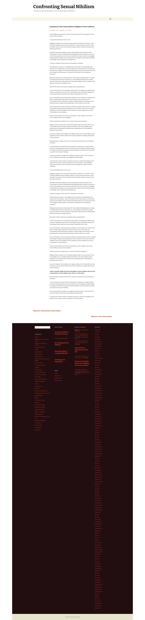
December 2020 (98, 446)
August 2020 (97, 456)
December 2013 (98, 603)
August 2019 (97, 484)
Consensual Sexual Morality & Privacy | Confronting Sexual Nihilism (81, 335)
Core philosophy (38, 369)
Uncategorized (38, 427)
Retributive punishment (40, 420)
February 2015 (98, 580)
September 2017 (98, 528)
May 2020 (97, 463)
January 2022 (98, 416)
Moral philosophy (38, 395)
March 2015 (97, 577)
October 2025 (98, 346)
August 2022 (97, 400)
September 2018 (98, 510)
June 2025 (97, 353)
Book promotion (38, 352)
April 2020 (97, 465)
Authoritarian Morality (39, 347)
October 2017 (98, 526)
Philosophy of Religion (40, 407)
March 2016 (97, 563)
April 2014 (97, 596)
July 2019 (97, 486)
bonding (36, 349)
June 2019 (97, 489)
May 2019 (97, 491)
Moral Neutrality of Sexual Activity (42, 393)
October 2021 (98, 423)
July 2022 (97, 402)
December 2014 (98, 584)
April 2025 (97, 355)
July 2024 (97, 365)
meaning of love (38, 386)
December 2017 (98, 521)
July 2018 (97, 514)
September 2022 (98, 397)
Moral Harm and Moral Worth (41, 390)
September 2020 (98, 453)
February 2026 (98, 341)
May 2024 (97, 367)
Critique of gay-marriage (40, 374)
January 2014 (98, 601)
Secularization (38, 422)
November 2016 (98, 549)
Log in (56, 373)
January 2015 (98, 582)
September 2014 (98, 591)
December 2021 (98, 418)
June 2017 (97, 535)
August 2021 (97, 428)
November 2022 (98, 393)
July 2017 (97, 533)
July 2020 (97, 458)
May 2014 (97, 594)
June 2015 (97, 575)
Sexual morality (38, 425)
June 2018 (97, 517)
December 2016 (98, 547)
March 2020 (97, 467)
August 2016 (97, 554)
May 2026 (97, 334)
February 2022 (98, 414)
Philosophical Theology (40, 405)
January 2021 (98, 444)
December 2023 (98, 374)
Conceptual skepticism (40, 365)
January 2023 (98, 388)
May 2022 (97, 407)
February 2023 (98, 386)
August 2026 (97, 330)
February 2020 (98, 470)
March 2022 (97, 411)
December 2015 (98, 568)
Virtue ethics (37, 429)
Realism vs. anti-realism (66, 30)
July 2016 (97, 556)
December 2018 (98, 503)
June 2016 (97, 559)
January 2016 (98, 566)
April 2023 (97, 381)
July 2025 (97, 351)
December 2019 (98, 474)
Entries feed (57, 375)
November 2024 (98, 358)
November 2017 (98, 524)
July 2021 (97, 430)
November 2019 (98, 477)
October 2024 (98, 360)
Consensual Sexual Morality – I (61, 338)
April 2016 (97, 561)
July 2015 (97, 573)
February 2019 (98, 498)
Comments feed (58, 378)
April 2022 (97, 409)
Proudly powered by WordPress (72, 617)
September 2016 (98, 552)
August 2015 (97, 570)
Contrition (37, 367)
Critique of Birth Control (40, 372)
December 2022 (98, 390)
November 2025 (98, 344)
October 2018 (98, 507)
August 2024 (97, 362)
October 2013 (98, 605)
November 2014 (98, 587)
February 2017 (98, 542)
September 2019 (98, 481)
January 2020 (98, 472)
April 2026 (97, 337)
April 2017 (97, 540)
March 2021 (97, 439)
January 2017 (98, 545)
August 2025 (97, 348)
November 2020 (98, 449)
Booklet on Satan (38, 354)
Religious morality (39, 414)
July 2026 (97, 332)
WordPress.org (58, 380)
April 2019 (97, 493)
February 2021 (98, 442)
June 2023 (97, 376)
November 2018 (98, 505)
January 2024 (98, 372)
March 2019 (97, 496)
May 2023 (97, 379)
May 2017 (97, 538)
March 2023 (97, 383)
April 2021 (97, 437)
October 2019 (98, 479)
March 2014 (97, 598)
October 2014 (98, 589)
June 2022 (97, 404)
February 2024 (98, 369)
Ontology (37, 402)
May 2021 (97, 435)
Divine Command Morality (40, 379)
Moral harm (37, 388)
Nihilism (36, 398)
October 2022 (98, 395)
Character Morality (39, 362)
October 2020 (98, 451)
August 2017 (97, 531)
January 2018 (98, 519)
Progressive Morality (39, 409)
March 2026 (97, 339)
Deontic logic (38, 376)
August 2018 (97, 512)
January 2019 (98, 500)
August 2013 (97, 608)
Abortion (37, 337)
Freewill (36, 383)
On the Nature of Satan (40, 400)
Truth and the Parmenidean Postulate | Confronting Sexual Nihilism (81, 371)
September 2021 (98, 425)
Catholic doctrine (38, 356)
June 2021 (97, 432)
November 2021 (98, 421)
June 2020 (97, 460)
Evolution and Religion (40, 381)
